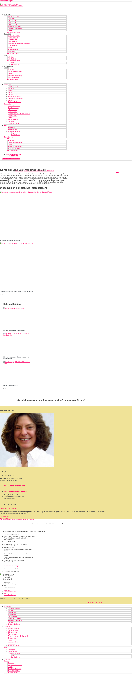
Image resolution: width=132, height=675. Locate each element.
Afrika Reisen (12, 20)
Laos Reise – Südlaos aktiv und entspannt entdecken (16, 291)
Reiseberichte (12, 59)
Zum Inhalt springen (6, 1)
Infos (5, 55)
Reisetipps (11, 57)
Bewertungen (8, 66)
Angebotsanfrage (12, 79)
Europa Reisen (12, 24)
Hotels (10, 47)
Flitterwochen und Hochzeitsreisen (19, 43)
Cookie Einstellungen (10, 587)
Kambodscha (15, 64)
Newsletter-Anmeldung (15, 75)
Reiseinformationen (13, 60)
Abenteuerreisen (13, 38)
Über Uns (11, 70)
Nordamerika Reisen (13, 32)
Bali (12, 62)
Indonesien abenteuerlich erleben (10, 240)
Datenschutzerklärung (10, 584)
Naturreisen (11, 51)
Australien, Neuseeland (15, 28)
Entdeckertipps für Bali (10, 385)
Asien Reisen (12, 22)
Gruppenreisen (12, 45)
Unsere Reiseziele (13, 16)
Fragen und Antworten (15, 72)
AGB (5, 585)
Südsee (10, 30)
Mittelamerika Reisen (14, 26)
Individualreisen (13, 49)
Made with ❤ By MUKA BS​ (95, 602)
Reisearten (7, 34)
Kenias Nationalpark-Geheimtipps (14, 330)
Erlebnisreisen (12, 40)
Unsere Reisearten (14, 36)
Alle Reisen (11, 18)
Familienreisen (12, 42)
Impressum (7, 582)
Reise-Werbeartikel (14, 77)
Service (6, 68)
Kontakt (10, 74)
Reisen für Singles (13, 53)
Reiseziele (7, 14)
